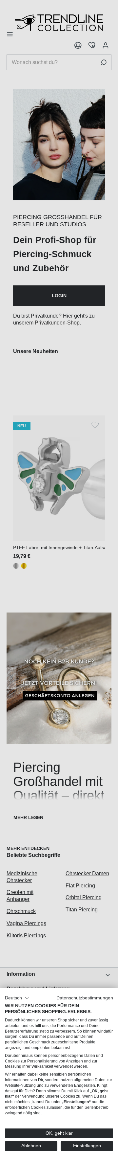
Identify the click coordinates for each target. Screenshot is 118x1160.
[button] (17, 998)
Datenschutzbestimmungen (84, 997)
